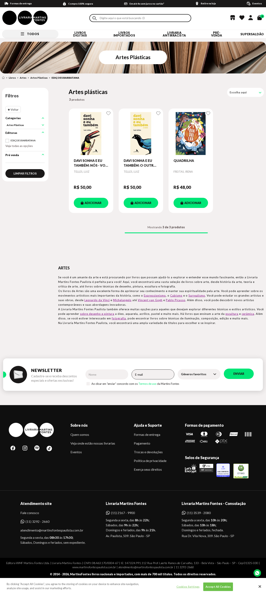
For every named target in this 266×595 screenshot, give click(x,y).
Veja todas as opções (19, 146)
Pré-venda (216, 34)
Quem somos (79, 434)
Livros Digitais (80, 34)
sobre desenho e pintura (97, 313)
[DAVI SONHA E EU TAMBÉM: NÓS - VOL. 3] (91, 133)
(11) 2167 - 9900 (123, 513)
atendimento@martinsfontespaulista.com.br (48, 530)
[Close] (260, 586)
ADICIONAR (93, 203)
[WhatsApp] (257, 573)
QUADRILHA (184, 160)
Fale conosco (29, 513)
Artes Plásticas (39, 77)
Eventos (76, 452)
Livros (12, 77)
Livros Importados (124, 34)
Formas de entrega (147, 434)
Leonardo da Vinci (97, 300)
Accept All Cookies (218, 586)
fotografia (119, 318)
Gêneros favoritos (193, 374)
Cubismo (176, 295)
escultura (231, 313)
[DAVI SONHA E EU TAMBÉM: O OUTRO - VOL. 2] (141, 133)
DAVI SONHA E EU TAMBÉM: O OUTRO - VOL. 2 (140, 163)
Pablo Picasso (175, 300)
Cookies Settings (188, 586)
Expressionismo (155, 295)
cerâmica (248, 313)
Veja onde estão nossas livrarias (92, 443)
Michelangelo (122, 300)
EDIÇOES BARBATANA (65, 77)
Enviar (238, 373)
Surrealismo (196, 295)
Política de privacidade (150, 461)
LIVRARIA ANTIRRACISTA (174, 34)
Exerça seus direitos (148, 469)
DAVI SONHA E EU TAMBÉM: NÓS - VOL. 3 (91, 163)
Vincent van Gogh (150, 300)
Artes (23, 77)
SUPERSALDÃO (252, 34)
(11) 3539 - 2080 (199, 513)
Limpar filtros (25, 173)
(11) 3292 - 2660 (37, 521)
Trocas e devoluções (148, 452)
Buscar (94, 18)
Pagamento (142, 443)
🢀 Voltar (13, 109)
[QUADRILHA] (191, 133)
